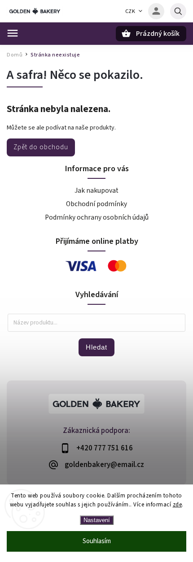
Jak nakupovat (96, 190)
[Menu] (12, 33)
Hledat (96, 347)
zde (177, 505)
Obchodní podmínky (96, 204)
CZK (130, 11)
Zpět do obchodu (40, 147)
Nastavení (96, 520)
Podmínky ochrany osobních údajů (97, 217)
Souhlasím (97, 541)
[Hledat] (178, 11)
